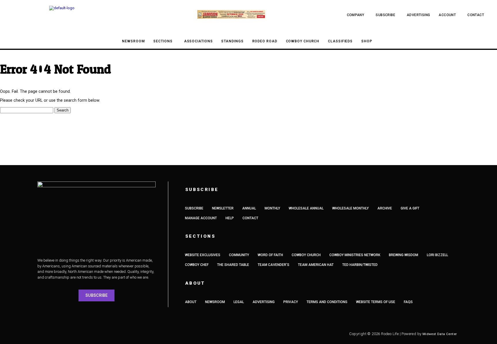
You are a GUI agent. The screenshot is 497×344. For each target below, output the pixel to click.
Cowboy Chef (197, 265)
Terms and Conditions (327, 302)
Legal (239, 302)
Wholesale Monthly (350, 208)
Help (229, 218)
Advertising (418, 15)
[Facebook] (47, 334)
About (190, 302)
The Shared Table (233, 265)
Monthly (272, 208)
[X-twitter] (79, 334)
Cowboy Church (303, 41)
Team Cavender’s (273, 265)
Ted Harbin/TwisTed (360, 265)
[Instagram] (63, 334)
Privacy (290, 302)
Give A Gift (410, 208)
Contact (475, 15)
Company (355, 15)
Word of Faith (270, 255)
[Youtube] (95, 334)
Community (239, 255)
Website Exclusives (202, 255)
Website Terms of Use (375, 302)
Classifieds (340, 41)
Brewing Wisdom (403, 255)
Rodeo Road (264, 41)
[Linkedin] (111, 334)
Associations (198, 41)
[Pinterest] (126, 334)
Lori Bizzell (437, 255)
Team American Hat (316, 265)
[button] (15, 15)
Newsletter (223, 208)
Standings (232, 41)
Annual (249, 208)
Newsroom (133, 41)
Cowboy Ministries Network (354, 255)
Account (447, 15)
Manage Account (201, 218)
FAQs (408, 302)
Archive (384, 208)
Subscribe (385, 15)
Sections (162, 41)
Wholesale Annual (306, 208)
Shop (366, 41)
